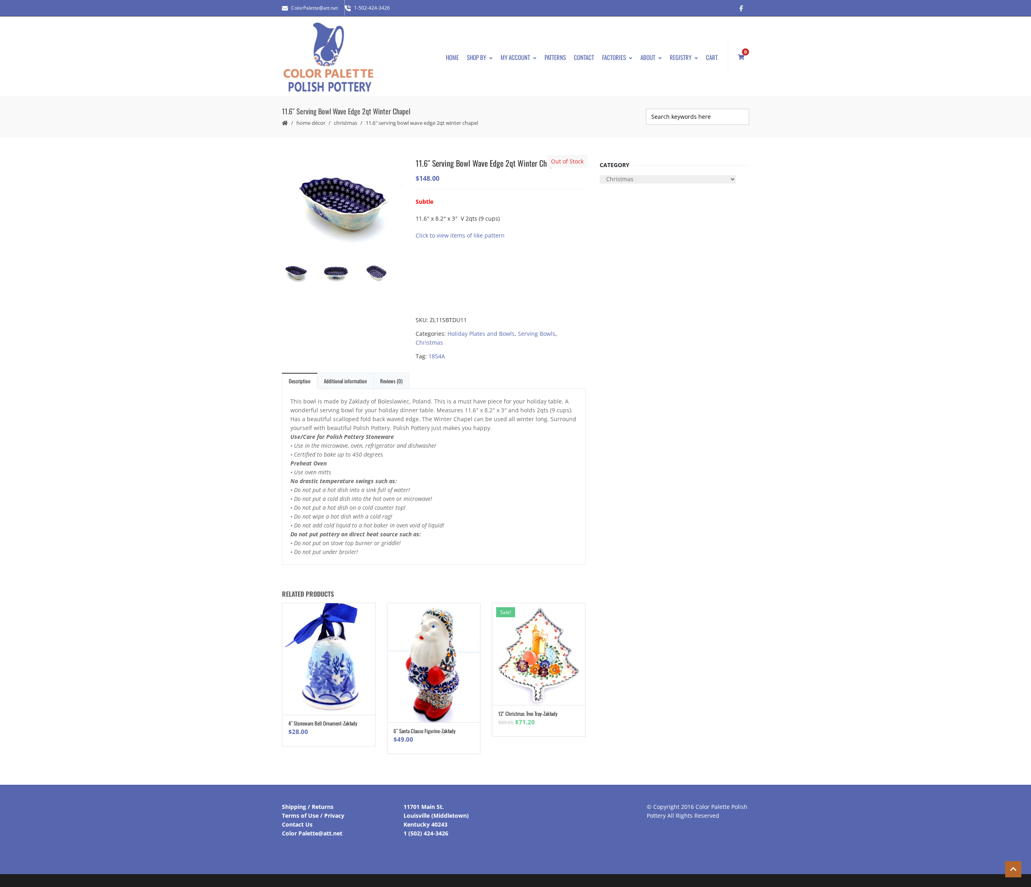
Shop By (476, 57)
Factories (614, 57)
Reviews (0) (391, 381)
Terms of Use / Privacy (313, 815)
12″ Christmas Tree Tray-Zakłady (527, 713)
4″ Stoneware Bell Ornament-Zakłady (322, 723)
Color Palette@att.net (312, 833)
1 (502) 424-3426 (426, 833)
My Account (515, 57)
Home (452, 57)
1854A (437, 356)
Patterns (555, 57)
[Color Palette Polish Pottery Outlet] (328, 57)
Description (300, 381)
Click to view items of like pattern (460, 235)
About (647, 57)
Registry (680, 57)
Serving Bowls (536, 333)
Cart (712, 57)
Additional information (345, 381)
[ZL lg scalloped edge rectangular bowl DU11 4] (342, 274)
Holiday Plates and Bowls (481, 333)
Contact (584, 57)
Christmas (345, 122)
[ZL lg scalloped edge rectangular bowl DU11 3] (342, 205)
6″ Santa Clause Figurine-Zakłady (424, 731)
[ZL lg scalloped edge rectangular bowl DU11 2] (382, 274)
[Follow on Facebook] (741, 8)
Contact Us (297, 824)
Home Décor (310, 122)
